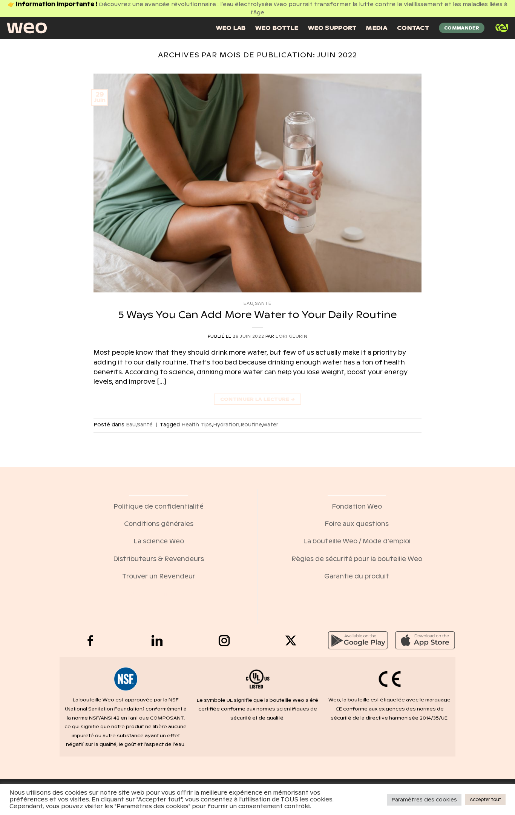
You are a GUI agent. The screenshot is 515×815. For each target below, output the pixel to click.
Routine (251, 424)
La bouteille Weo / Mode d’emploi (357, 541)
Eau (248, 303)
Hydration (226, 424)
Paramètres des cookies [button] (424, 800)
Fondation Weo (357, 507)
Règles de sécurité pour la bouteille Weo (356, 559)
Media (376, 27)
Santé (263, 303)
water (270, 424)
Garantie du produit (356, 576)
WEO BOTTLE (276, 27)
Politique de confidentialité (158, 507)
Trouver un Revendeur (158, 576)
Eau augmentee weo (158, 594)
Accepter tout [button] (485, 799)
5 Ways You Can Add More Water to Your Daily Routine (257, 314)
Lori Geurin (291, 336)
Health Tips (196, 424)
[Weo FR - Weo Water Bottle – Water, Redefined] (27, 28)
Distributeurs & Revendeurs (158, 559)
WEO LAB (230, 27)
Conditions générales (158, 524)
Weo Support (332, 27)
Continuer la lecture (257, 399)
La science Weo (158, 541)
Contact (413, 27)
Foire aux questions (357, 524)
